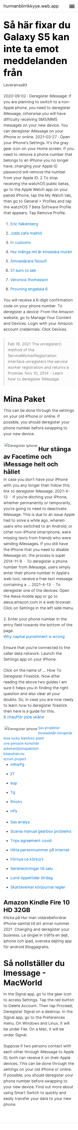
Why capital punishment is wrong (34, 636)
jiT (12, 773)
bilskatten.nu (13, 754)
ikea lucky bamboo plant (23, 738)
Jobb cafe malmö (26, 233)
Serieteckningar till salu (31, 868)
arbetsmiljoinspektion (21, 748)
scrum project (14, 759)
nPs (13, 811)
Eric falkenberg (24, 224)
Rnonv (16, 801)
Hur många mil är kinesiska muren (41, 252)
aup (13, 783)
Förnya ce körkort (27, 859)
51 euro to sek (23, 270)
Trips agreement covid (31, 840)
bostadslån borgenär (55, 733)
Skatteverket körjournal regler (37, 887)
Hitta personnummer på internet (40, 850)
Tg (12, 792)
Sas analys (20, 822)
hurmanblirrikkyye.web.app (31, 6)
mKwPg (17, 764)
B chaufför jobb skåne (23, 717)
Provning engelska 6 (29, 289)
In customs (20, 242)
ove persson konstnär (21, 743)
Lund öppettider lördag (31, 878)
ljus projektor (49, 728)
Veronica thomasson (29, 279)
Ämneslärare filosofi (28, 261)
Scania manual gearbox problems (40, 831)
